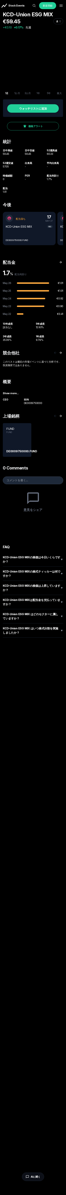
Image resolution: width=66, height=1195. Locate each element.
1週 (6, 93)
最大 (59, 93)
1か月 (17, 93)
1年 (38, 93)
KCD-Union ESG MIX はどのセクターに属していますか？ (33, 616)
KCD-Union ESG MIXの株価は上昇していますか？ (33, 588)
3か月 (28, 93)
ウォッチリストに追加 (33, 108)
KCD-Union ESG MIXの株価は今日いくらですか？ (33, 559)
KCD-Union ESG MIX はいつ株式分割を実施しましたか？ (33, 630)
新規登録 (47, 5)
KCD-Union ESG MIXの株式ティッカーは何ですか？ (33, 573)
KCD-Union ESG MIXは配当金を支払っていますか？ (33, 602)
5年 (49, 93)
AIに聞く (35, 1176)
